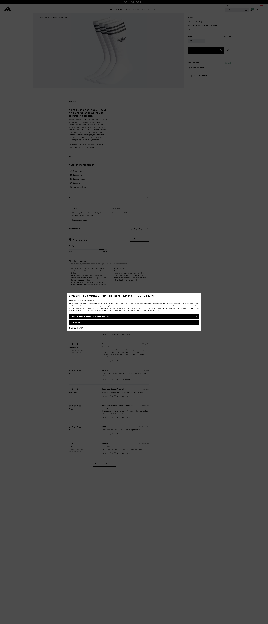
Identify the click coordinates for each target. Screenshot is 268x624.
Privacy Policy (89, 310)
